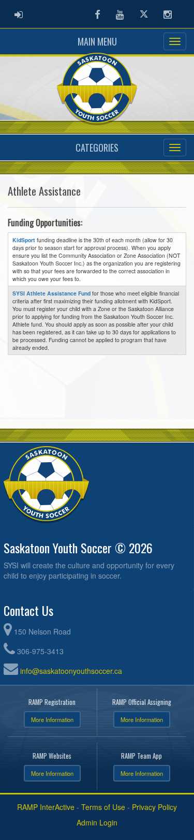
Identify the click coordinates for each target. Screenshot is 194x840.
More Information (52, 719)
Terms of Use (103, 807)
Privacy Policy (154, 807)
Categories (97, 147)
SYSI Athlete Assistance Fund (51, 293)
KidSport (23, 240)
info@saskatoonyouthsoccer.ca (71, 671)
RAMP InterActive (45, 807)
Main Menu (97, 41)
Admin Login (97, 822)
